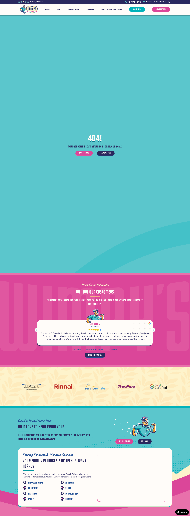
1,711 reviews (111, 349)
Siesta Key (32, 493)
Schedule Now (161, 9)
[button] (153, 330)
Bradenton (33, 488)
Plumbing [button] (90, 9)
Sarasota (69, 482)
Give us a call (106, 153)
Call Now (144, 441)
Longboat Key (71, 493)
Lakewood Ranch (36, 482)
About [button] (47, 9)
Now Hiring (137, 9)
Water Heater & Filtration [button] (111, 9)
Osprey (31, 499)
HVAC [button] (59, 9)
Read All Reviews (95, 355)
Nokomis (69, 499)
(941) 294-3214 (134, 2)
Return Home (84, 153)
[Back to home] (29, 9)
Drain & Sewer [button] (73, 9)
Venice (68, 488)
